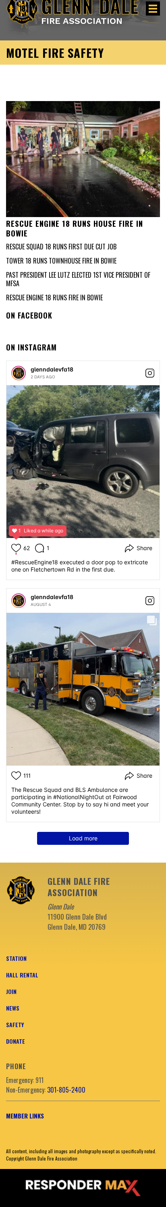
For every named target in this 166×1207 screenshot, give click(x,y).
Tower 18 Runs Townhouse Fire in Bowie (61, 261)
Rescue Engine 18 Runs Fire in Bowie (54, 297)
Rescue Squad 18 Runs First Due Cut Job (61, 246)
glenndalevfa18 (52, 369)
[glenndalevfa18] (18, 373)
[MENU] (153, 9)
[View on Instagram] (150, 373)
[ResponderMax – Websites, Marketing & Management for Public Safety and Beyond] (83, 1188)
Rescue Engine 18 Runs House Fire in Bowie (74, 228)
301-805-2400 (66, 1090)
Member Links (25, 1115)
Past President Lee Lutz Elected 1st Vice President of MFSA (78, 279)
